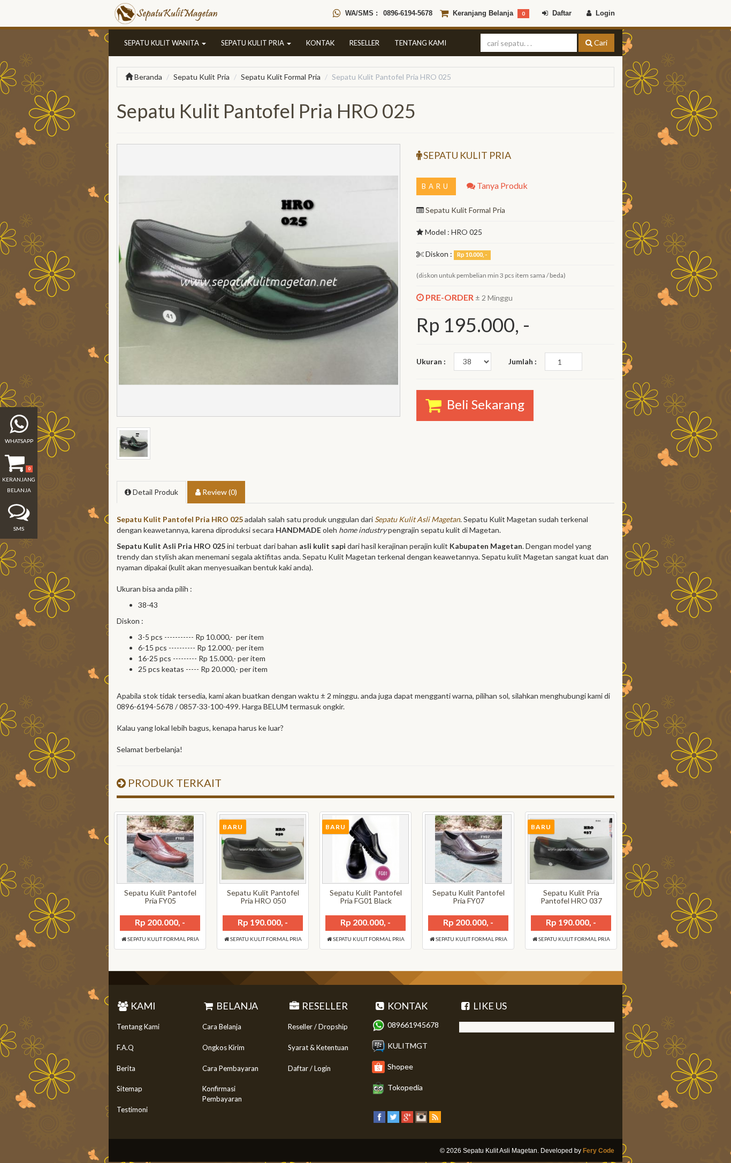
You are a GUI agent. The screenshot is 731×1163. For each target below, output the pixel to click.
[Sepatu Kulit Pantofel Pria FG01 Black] (365, 849)
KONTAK (320, 43)
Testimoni (132, 1109)
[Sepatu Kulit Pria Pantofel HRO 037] (571, 849)
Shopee (400, 1066)
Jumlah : (522, 361)
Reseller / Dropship (318, 1026)
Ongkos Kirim (223, 1047)
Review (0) (219, 491)
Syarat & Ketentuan (318, 1047)
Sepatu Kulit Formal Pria (281, 76)
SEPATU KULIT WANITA (162, 43)
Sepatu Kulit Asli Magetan (417, 519)
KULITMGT (407, 1045)
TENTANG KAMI (420, 43)
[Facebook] (379, 1115)
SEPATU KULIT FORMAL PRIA (162, 939)
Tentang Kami (138, 1026)
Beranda (147, 76)
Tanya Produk (501, 185)
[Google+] (407, 1115)
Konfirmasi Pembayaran (222, 1093)
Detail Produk (154, 491)
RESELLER (364, 43)
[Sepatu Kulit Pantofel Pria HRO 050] (262, 849)
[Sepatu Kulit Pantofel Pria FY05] (160, 849)
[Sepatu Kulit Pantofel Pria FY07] (468, 849)
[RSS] (435, 1115)
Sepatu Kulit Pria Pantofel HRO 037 (571, 896)
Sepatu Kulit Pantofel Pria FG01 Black (366, 896)
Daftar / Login (309, 1068)
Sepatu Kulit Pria (201, 76)
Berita (126, 1068)
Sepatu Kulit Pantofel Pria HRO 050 (263, 896)
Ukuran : (431, 361)
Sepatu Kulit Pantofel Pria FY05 (160, 896)
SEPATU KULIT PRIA (253, 43)
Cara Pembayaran (230, 1068)
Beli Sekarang (482, 404)
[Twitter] (393, 1115)
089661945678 (413, 1024)
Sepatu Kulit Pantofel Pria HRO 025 (180, 519)
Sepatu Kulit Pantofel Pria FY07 (468, 896)
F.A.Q (125, 1047)
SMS (18, 528)
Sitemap (129, 1088)
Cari (599, 42)
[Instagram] (421, 1115)
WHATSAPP (19, 441)
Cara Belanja (221, 1026)
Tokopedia (405, 1087)
